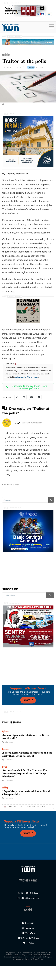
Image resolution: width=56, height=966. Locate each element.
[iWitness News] (28, 868)
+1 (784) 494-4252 (29, 893)
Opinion (6, 55)
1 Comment (9, 742)
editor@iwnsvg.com (29, 898)
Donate (26, 700)
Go (50, 595)
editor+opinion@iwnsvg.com (26, 377)
